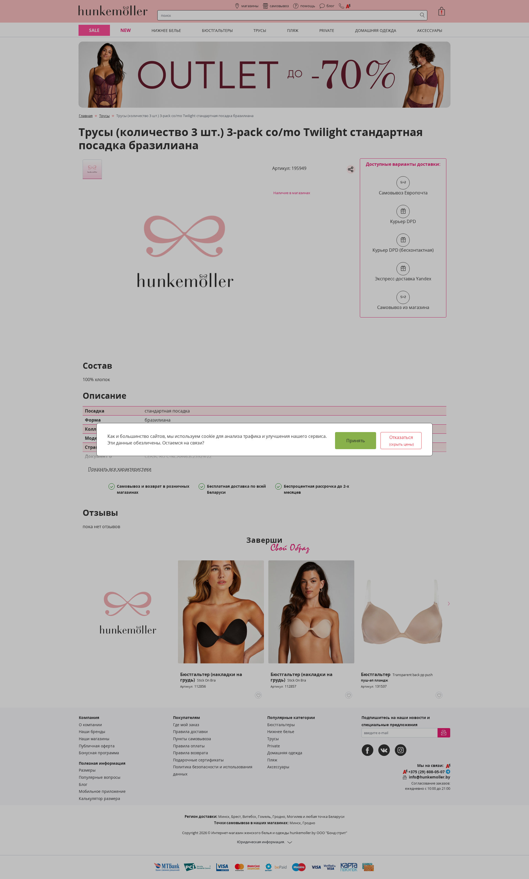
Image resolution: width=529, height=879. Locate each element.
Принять (355, 441)
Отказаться (401, 440)
